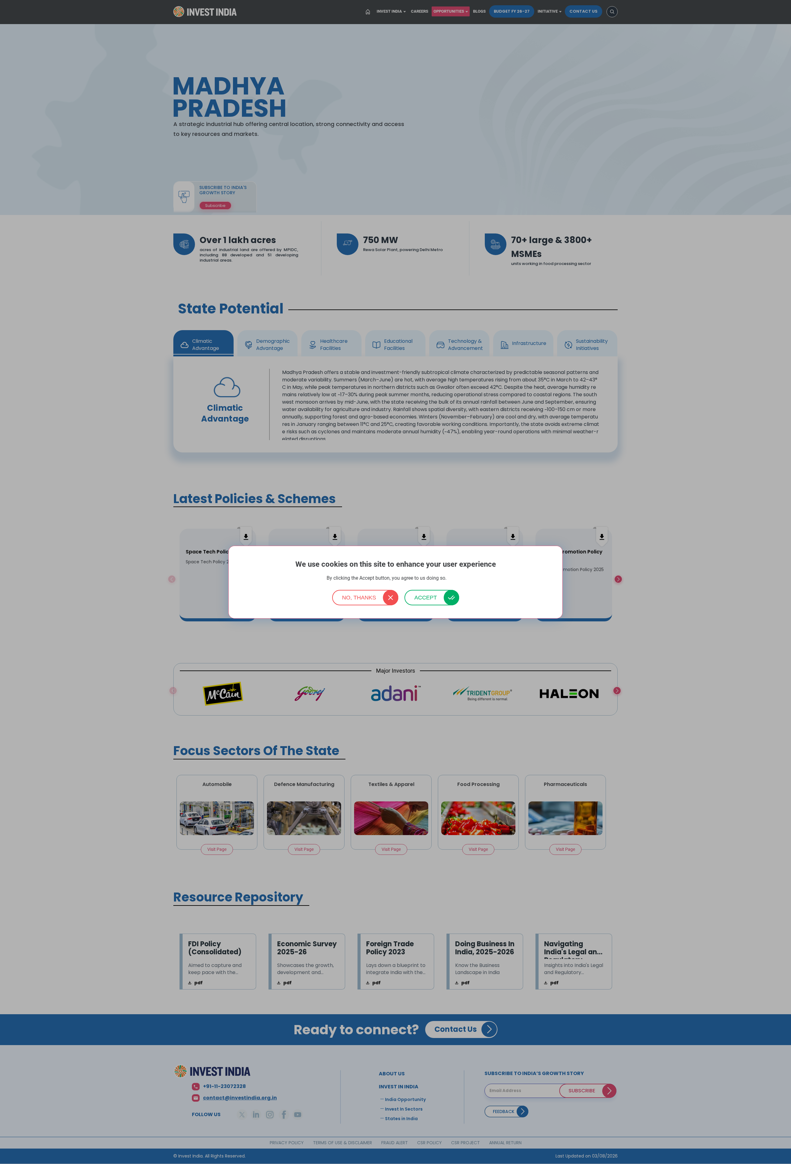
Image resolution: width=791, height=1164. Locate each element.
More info (456, 578)
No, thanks (359, 597)
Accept (425, 597)
